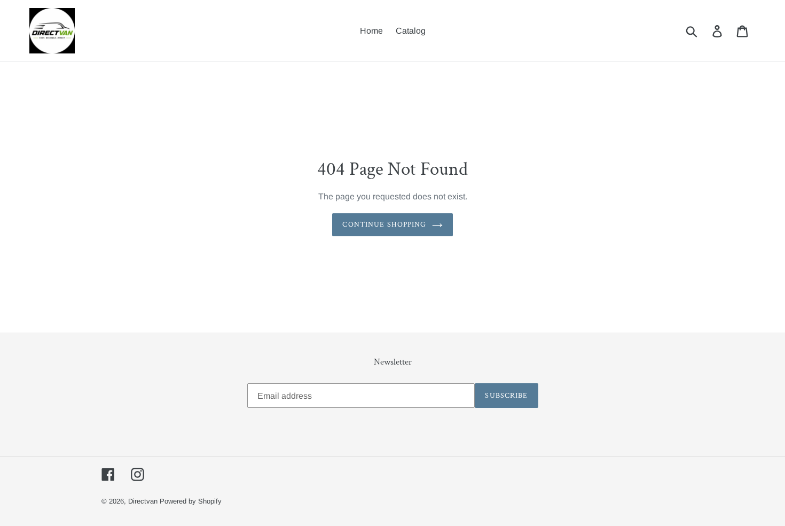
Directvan (143, 501)
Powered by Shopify (191, 501)
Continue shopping (384, 224)
